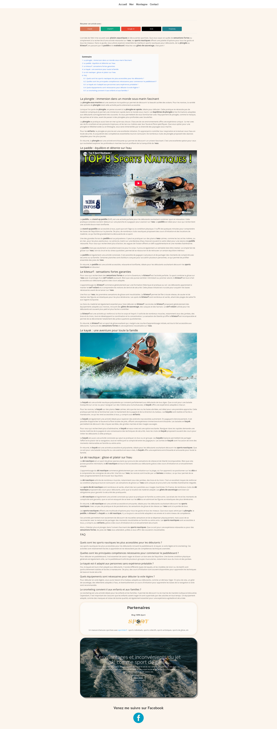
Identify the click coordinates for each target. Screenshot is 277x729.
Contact (154, 5)
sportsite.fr (122, 630)
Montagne (141, 5)
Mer (131, 5)
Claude (89, 29)
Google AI (130, 29)
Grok (151, 29)
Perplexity (172, 29)
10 (146, 692)
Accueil (123, 5)
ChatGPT (110, 29)
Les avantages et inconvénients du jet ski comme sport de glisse (138, 659)
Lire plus (138, 678)
